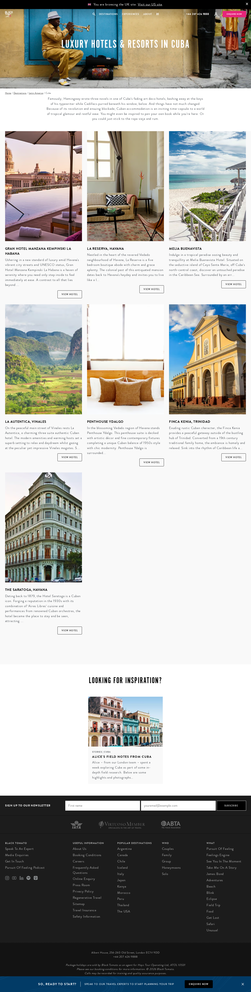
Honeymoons (171, 867)
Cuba (107, 751)
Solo (165, 873)
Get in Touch (14, 861)
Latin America (36, 93)
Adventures (214, 880)
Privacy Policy (83, 891)
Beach (211, 886)
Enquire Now (234, 14)
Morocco (123, 892)
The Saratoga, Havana (26, 589)
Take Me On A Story (221, 867)
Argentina (124, 848)
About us (79, 848)
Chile (121, 861)
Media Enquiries (17, 855)
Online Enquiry (84, 878)
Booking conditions (87, 855)
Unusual (212, 930)
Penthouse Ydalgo (105, 421)
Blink (210, 892)
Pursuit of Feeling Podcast (25, 867)
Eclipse (211, 898)
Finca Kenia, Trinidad (189, 421)
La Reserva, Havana (105, 248)
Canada (122, 855)
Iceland (122, 867)
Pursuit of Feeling (220, 848)
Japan (121, 880)
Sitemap (79, 903)
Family (167, 855)
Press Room (81, 885)
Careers (78, 861)
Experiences (130, 14)
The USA (123, 911)
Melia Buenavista (185, 248)
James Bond (215, 873)
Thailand (123, 905)
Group (166, 861)
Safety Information (86, 916)
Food (210, 911)
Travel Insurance (84, 910)
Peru (120, 898)
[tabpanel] (125, 740)
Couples (168, 848)
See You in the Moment (223, 861)
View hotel (70, 294)
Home (8, 93)
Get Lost (212, 917)
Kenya (121, 886)
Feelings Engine (218, 855)
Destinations (108, 14)
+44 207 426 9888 (197, 14)
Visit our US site (150, 4)
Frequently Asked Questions (86, 870)
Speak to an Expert (19, 848)
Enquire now (198, 984)
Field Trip (213, 905)
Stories (97, 751)
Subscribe (231, 805)
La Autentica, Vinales (25, 421)
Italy (120, 873)
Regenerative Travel (87, 897)
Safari (210, 924)
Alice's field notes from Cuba (122, 756)
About (147, 14)
